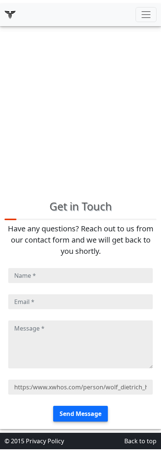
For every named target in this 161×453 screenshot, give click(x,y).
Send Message (80, 414)
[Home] (10, 14)
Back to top (140, 441)
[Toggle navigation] (146, 14)
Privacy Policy (45, 441)
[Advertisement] (80, 111)
